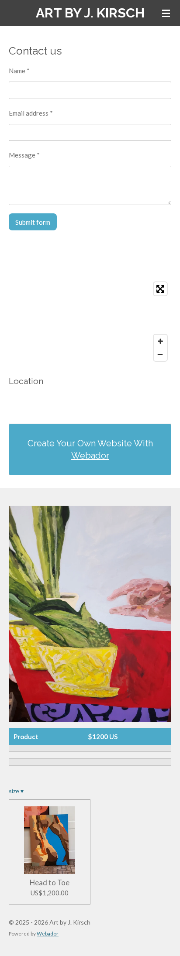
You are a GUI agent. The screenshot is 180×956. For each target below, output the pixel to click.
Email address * (31, 113)
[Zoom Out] (160, 354)
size (16, 791)
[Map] (90, 321)
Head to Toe (49, 882)
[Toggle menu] (166, 13)
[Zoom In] (160, 341)
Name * (19, 71)
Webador (90, 455)
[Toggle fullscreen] (160, 288)
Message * (24, 155)
